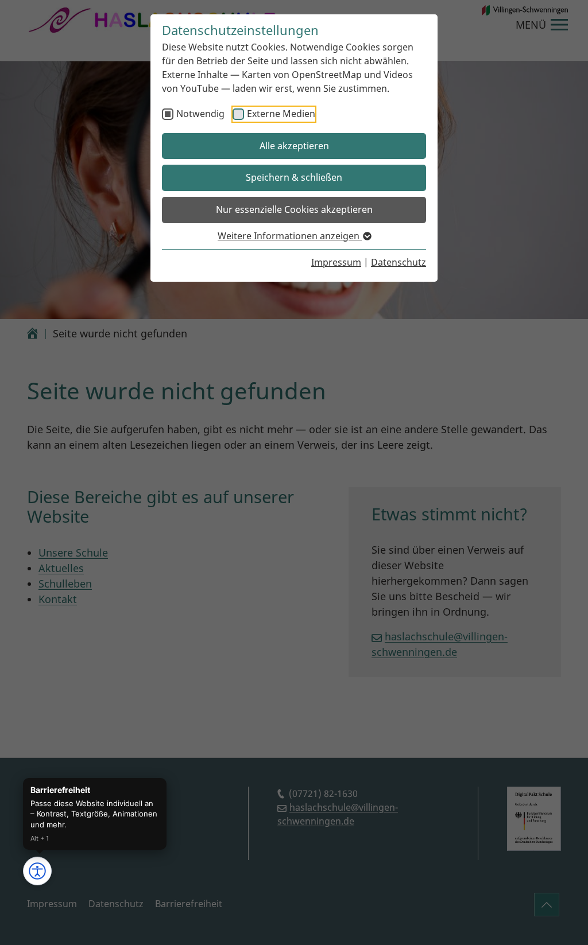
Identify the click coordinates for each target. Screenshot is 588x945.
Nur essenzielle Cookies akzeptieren (294, 209)
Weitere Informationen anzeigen (290, 236)
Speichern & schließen (294, 177)
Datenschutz (398, 262)
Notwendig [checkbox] (200, 113)
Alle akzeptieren (294, 145)
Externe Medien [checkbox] (281, 113)
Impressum (336, 262)
